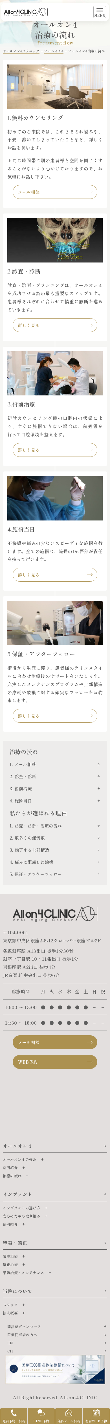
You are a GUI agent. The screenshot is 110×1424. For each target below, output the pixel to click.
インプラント (18, 1194)
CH (10, 1351)
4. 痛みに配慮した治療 (32, 862)
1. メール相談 (23, 764)
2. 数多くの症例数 (27, 838)
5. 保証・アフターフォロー (36, 874)
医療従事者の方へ (22, 1334)
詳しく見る (29, 325)
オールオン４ (18, 1145)
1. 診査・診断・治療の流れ (36, 826)
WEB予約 (28, 1062)
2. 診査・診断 (23, 776)
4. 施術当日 (21, 801)
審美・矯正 (15, 1242)
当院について (18, 1291)
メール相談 (29, 192)
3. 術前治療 (21, 788)
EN (10, 1342)
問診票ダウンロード (24, 1326)
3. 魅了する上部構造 (29, 850)
